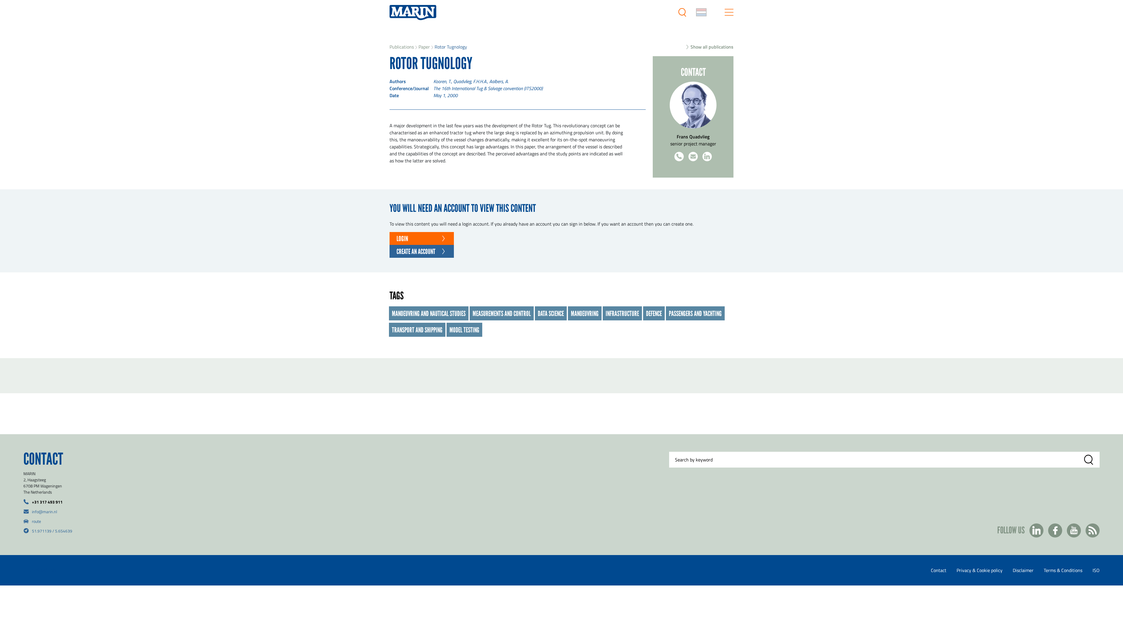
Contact (938, 570)
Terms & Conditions (1063, 570)
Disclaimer (1023, 570)
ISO (1096, 570)
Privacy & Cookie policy (980, 570)
